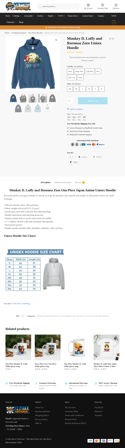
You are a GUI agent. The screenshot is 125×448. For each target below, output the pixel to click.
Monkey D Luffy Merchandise (64, 316)
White (80, 77)
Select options (18, 375)
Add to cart (92, 101)
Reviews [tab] (78, 182)
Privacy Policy (41, 419)
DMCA (38, 423)
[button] (56, 40)
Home (7, 33)
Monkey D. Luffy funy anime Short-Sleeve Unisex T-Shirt (105, 365)
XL (102, 89)
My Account (88, 8)
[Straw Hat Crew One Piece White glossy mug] (48, 347)
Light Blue (89, 71)
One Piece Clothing (21, 303)
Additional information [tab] (62, 182)
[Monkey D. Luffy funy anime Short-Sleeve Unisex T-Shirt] (106, 347)
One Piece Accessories (85, 316)
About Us (39, 407)
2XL (69, 89)
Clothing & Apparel (18, 33)
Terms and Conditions (74, 415)
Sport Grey (71, 77)
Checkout (116, 8)
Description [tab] (45, 182)
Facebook (99, 407)
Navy (98, 71)
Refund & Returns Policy (76, 423)
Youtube (98, 415)
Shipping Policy (42, 415)
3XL (76, 89)
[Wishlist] (27, 338)
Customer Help (102, 8)
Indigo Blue (79, 71)
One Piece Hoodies (35, 33)
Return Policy (71, 419)
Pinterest (98, 411)
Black (70, 71)
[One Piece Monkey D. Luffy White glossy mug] (18, 347)
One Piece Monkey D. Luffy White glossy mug (16, 365)
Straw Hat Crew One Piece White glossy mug (45, 365)
